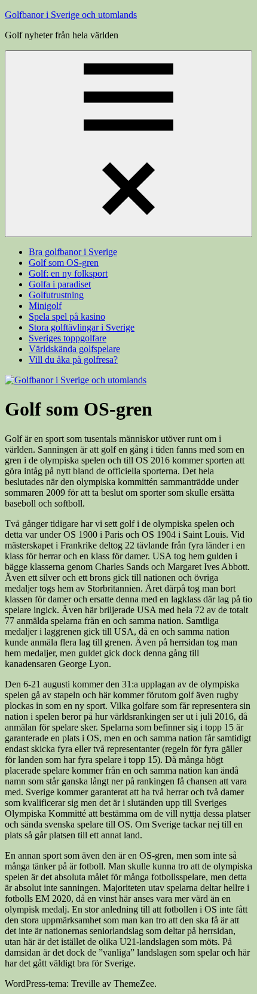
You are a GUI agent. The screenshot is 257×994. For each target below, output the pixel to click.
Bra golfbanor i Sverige (73, 252)
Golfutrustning (56, 295)
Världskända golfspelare (74, 349)
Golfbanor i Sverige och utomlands (71, 15)
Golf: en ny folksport (68, 273)
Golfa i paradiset (60, 284)
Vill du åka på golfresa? (73, 359)
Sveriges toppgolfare (67, 338)
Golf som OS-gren (64, 262)
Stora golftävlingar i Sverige (81, 327)
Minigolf (45, 306)
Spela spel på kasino (67, 316)
